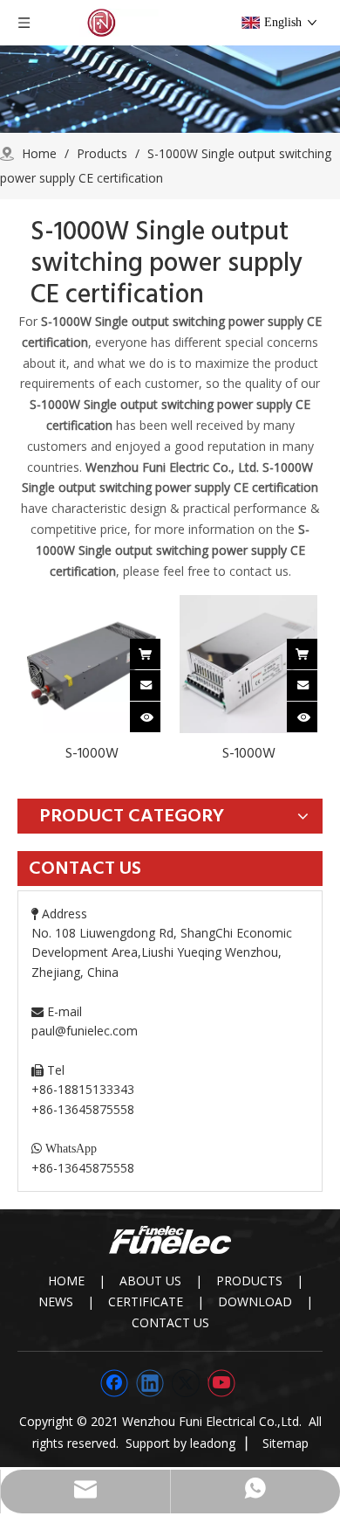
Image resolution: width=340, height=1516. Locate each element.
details (158, 713)
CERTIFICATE (145, 1301)
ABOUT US (150, 1280)
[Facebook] (114, 1383)
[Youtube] (221, 1383)
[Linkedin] (150, 1383)
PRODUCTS (249, 1280)
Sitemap (285, 1443)
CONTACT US (170, 1322)
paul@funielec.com (84, 1030)
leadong (212, 1443)
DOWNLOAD (255, 1301)
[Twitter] (186, 1383)
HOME (66, 1280)
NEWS (55, 1301)
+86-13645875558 (82, 1167)
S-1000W (92, 753)
